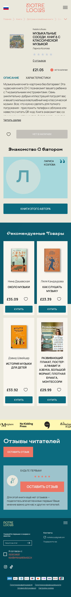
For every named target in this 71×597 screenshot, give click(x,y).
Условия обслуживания (26, 588)
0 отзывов (39, 60)
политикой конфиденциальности (20, 556)
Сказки (61, 19)
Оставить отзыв (18, 452)
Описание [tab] (11, 78)
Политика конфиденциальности (48, 584)
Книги (19, 19)
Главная (7, 19)
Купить (19, 309)
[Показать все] (65, 19)
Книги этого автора (36, 209)
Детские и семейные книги (40, 19)
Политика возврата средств (21, 584)
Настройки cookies (46, 588)
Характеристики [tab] (38, 78)
